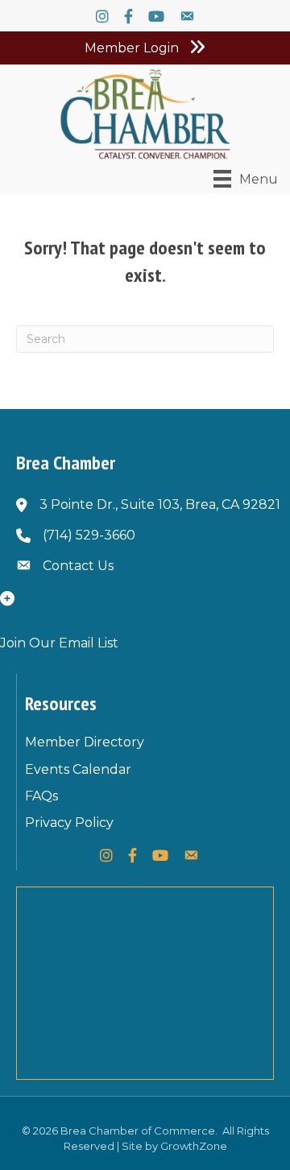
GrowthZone (193, 1145)
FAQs (41, 796)
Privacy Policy (69, 822)
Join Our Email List (59, 643)
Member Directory (84, 742)
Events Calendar (78, 769)
